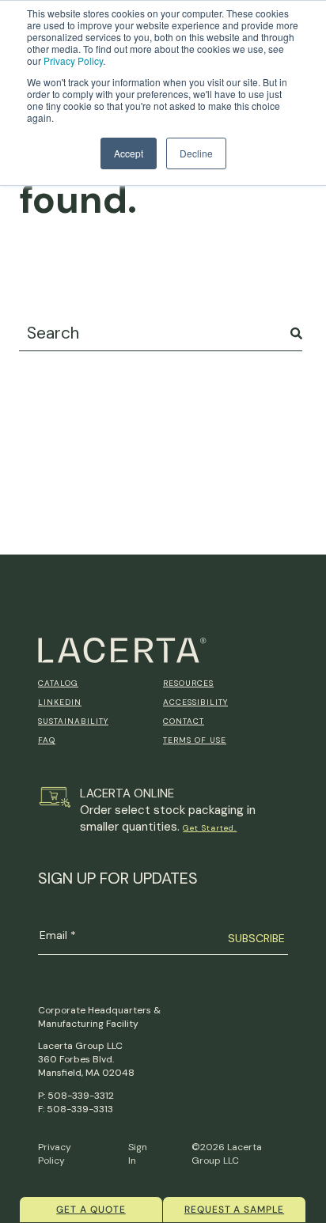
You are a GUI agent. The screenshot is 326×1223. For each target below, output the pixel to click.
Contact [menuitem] (183, 721)
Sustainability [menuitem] (73, 721)
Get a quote (91, 1209)
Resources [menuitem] (188, 683)
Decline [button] (196, 153)
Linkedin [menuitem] (60, 702)
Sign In (137, 1154)
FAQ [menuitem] (46, 740)
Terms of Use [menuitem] (194, 740)
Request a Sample (234, 1209)
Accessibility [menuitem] (195, 702)
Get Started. (210, 828)
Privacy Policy (73, 60)
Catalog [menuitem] (58, 683)
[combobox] (160, 333)
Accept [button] (128, 153)
